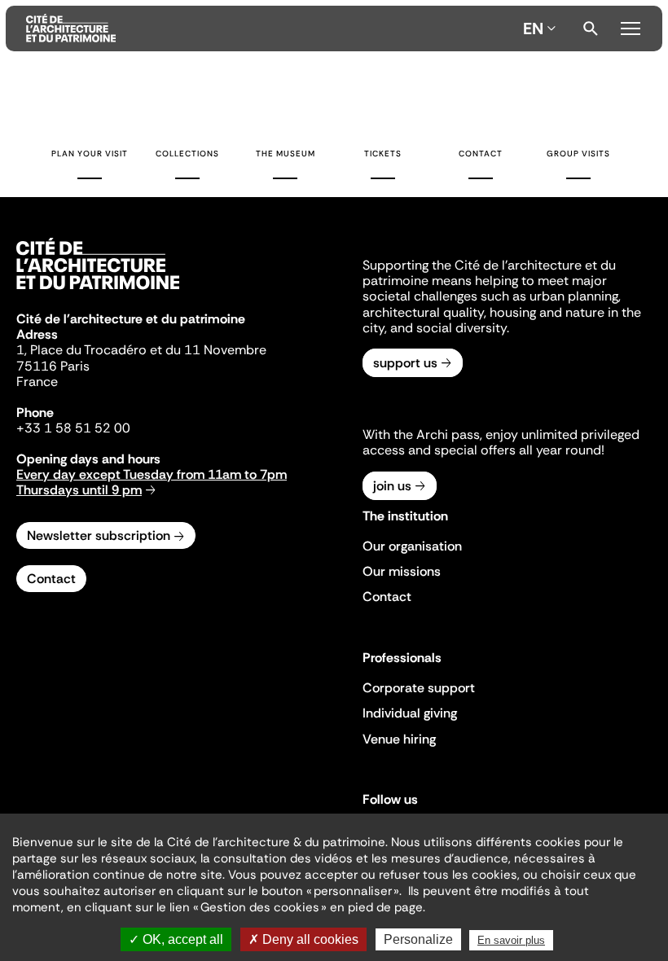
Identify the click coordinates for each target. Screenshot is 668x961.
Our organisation (412, 546)
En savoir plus (511, 940)
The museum (285, 153)
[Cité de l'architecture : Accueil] (97, 291)
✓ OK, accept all (176, 939)
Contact (481, 153)
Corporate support (419, 687)
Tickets (383, 153)
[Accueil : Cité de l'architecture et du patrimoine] (271, 28)
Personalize (418, 939)
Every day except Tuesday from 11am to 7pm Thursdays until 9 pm (151, 482)
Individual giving (410, 713)
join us (392, 485)
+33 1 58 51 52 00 (73, 428)
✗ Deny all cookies (303, 939)
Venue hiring (399, 739)
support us (405, 362)
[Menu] (630, 26)
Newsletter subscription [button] (98, 535)
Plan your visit (89, 153)
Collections (187, 153)
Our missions (402, 571)
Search (590, 28)
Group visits (578, 153)
